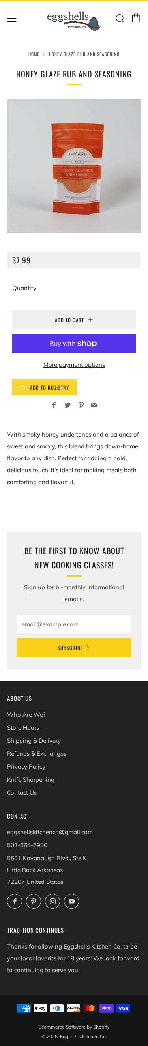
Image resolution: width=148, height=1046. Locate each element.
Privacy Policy (26, 766)
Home (33, 54)
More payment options (74, 364)
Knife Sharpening (30, 779)
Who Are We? (26, 714)
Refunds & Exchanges (36, 753)
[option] (74, 166)
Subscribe (70, 648)
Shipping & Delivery (34, 740)
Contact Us (22, 792)
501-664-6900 (27, 845)
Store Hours (23, 727)
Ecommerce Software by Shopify (74, 1027)
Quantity (24, 287)
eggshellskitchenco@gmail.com (50, 832)
